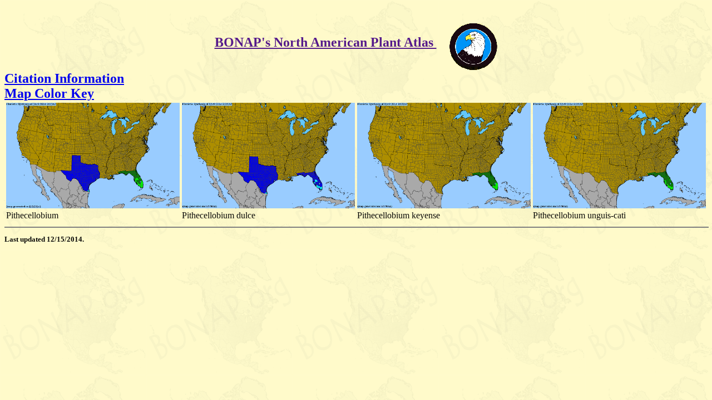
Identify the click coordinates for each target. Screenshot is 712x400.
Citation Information (64, 78)
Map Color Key (49, 93)
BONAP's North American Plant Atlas (326, 42)
